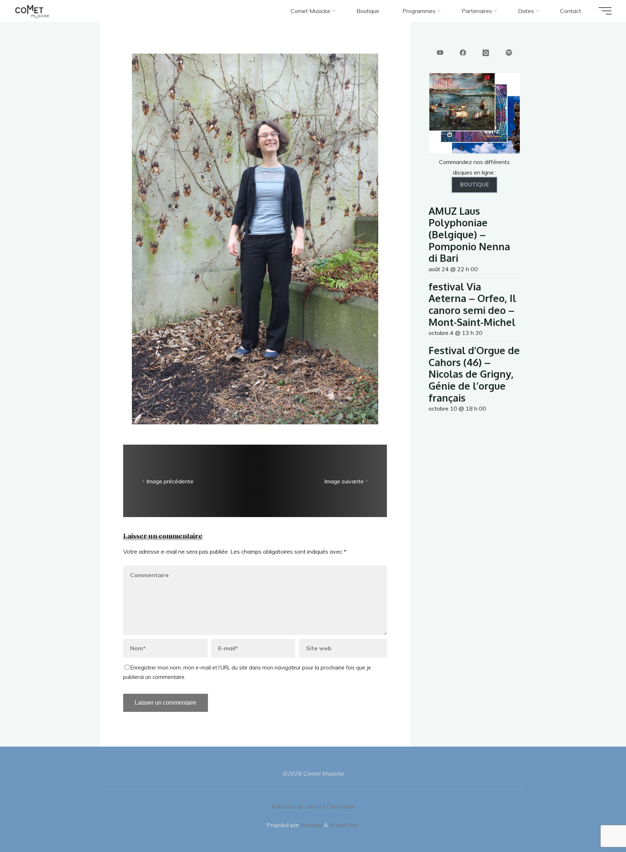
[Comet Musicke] (32, 10)
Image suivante (344, 481)
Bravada (310, 824)
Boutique (474, 184)
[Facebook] (463, 53)
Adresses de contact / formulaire (313, 806)
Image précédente (169, 481)
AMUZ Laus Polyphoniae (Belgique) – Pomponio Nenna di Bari (469, 234)
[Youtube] (440, 53)
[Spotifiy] (509, 53)
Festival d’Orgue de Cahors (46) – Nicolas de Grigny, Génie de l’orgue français (474, 374)
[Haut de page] (597, 823)
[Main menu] (605, 10)
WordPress (344, 824)
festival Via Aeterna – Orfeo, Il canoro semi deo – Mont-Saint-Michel (472, 304)
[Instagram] (485, 53)
